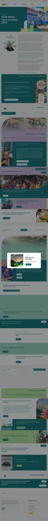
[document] (24, 260)
